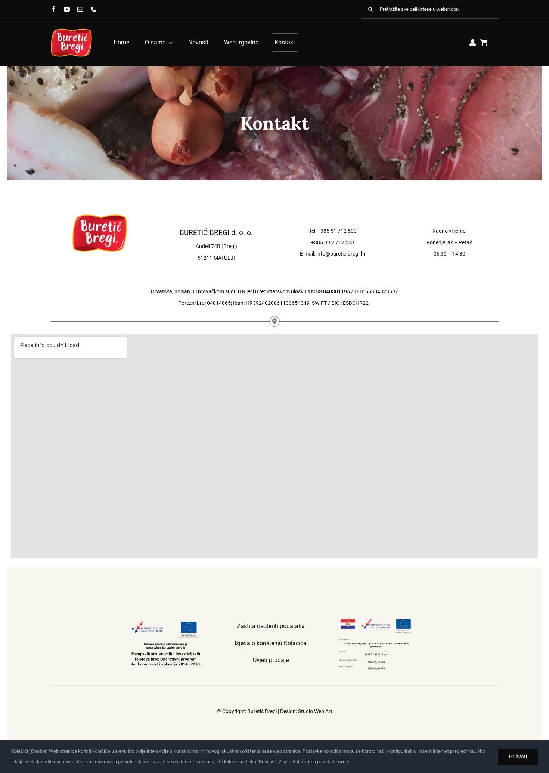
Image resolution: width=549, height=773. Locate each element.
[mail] (80, 9)
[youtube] (67, 9)
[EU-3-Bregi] (375, 620)
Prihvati (518, 757)
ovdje (343, 761)
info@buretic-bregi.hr (341, 254)
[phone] (94, 9)
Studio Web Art (315, 711)
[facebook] (53, 9)
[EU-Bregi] (166, 620)
